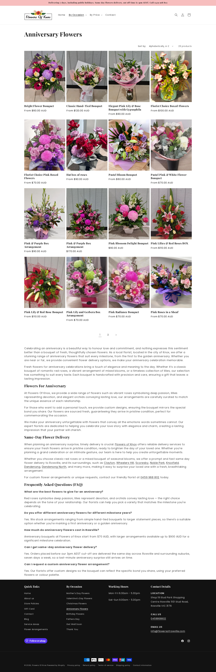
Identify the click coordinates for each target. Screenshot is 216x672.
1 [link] (100, 334)
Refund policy (89, 665)
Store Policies (31, 603)
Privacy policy (73, 665)
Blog (26, 619)
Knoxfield (172, 463)
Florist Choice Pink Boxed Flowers (41, 176)
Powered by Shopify (56, 665)
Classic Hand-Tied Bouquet (84, 106)
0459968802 (158, 618)
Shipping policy (123, 665)
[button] (77, 15)
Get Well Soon (74, 624)
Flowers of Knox (126, 444)
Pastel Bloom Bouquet (123, 174)
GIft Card (29, 608)
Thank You (72, 629)
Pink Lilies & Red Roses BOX (169, 243)
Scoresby (142, 463)
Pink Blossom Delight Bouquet (128, 243)
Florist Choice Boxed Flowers (170, 106)
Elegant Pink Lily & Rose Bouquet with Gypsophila (125, 107)
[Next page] (116, 335)
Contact (29, 613)
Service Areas (31, 624)
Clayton (109, 463)
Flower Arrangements (36, 629)
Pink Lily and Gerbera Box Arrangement (83, 313)
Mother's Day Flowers (78, 593)
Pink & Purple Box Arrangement (36, 245)
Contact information (142, 665)
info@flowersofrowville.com (168, 631)
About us (29, 598)
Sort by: (142, 46)
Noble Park (157, 463)
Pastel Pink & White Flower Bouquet (169, 176)
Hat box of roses (76, 174)
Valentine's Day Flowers (79, 598)
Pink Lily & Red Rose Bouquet (43, 312)
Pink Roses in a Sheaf (164, 312)
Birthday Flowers (75, 613)
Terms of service (105, 665)
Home (27, 593)
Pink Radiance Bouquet (124, 312)
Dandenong (32, 467)
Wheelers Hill (125, 463)
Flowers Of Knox (39, 665)
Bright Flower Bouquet (39, 106)
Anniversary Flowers (77, 608)
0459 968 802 (149, 477)
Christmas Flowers (76, 603)
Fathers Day (73, 619)
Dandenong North (54, 467)
